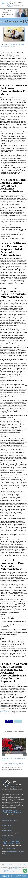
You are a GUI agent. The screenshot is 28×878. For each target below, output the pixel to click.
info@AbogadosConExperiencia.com (15, 851)
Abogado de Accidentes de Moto (10, 820)
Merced (21, 44)
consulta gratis (4, 711)
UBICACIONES (13, 44)
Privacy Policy (23, 864)
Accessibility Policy (14, 866)
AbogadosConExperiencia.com (12, 864)
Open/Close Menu (3, 2)
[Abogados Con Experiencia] (15, 4)
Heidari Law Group (15, 868)
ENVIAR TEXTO (21, 876)
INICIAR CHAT (7, 876)
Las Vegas (4, 853)
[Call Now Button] (25, 871)
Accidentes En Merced (8, 46)
